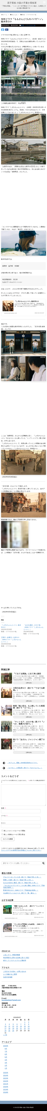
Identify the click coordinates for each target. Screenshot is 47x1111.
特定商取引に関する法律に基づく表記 (16, 957)
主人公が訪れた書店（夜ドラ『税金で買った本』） (20, 883)
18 (9, 1028)
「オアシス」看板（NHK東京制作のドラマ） (22, 763)
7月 (6, 1051)
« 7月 (5, 1035)
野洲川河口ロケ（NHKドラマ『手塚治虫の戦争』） (20, 890)
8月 (6, 1048)
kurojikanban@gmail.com (11, 1000)
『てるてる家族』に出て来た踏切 (27, 674)
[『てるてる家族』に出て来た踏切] (6, 678)
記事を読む (29, 682)
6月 (6, 1054)
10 (5, 1026)
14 (21, 1026)
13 (17, 1026)
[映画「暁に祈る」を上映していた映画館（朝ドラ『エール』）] (6, 710)
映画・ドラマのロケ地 (28, 25)
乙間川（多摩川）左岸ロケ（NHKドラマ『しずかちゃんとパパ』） (11, 640)
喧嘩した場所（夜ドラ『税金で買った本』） (18, 880)
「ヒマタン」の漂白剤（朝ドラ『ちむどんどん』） (24, 768)
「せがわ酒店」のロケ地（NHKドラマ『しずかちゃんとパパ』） (34, 627)
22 (25, 1028)
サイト (3, 823)
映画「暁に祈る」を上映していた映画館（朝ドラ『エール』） (29, 707)
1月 (6, 1068)
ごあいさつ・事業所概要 (11, 955)
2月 (6, 1065)
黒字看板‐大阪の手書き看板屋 (22, 3)
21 (21, 1028)
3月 (6, 1063)
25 (9, 1031)
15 (25, 1026)
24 (5, 1031)
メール (4, 815)
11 (9, 1026)
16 (29, 1026)
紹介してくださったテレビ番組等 (14, 960)
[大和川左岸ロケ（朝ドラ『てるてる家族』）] (6, 692)
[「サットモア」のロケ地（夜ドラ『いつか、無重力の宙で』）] (6, 726)
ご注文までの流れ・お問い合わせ (14, 971)
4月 (6, 1060)
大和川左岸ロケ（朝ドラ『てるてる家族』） (29, 689)
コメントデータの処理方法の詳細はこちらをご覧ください (21, 850)
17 (5, 1028)
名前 (3, 808)
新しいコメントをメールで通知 (14, 831)
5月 (6, 1057)
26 (13, 1031)
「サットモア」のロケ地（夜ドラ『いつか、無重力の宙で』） (29, 723)
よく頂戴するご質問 (10, 974)
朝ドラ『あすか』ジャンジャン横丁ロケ (29, 740)
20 (17, 1028)
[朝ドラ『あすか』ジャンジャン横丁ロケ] (6, 744)
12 (13, 1026)
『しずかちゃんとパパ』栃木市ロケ (27, 301)
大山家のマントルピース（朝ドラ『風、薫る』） (20, 893)
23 (29, 1028)
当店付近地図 (7, 977)
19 (13, 1028)
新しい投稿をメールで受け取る (14, 834)
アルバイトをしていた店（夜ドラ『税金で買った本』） (22, 877)
